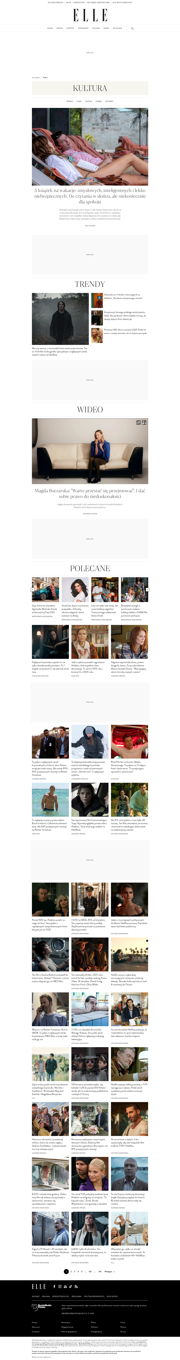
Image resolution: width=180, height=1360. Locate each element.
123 (90, 1271)
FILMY (79, 101)
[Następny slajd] (147, 590)
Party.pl (34, 1322)
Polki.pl (93, 1322)
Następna (108, 1271)
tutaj (49, 1357)
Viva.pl (122, 1322)
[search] (132, 28)
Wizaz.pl (123, 1327)
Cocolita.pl (35, 1331)
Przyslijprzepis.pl (96, 1331)
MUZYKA (88, 101)
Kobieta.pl (94, 1327)
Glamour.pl (36, 1327)
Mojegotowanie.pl (67, 1327)
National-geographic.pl (69, 1331)
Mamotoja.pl (65, 1322)
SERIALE (70, 101)
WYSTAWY (109, 101)
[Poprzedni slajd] (32, 590)
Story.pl (123, 1331)
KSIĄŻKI (99, 101)
